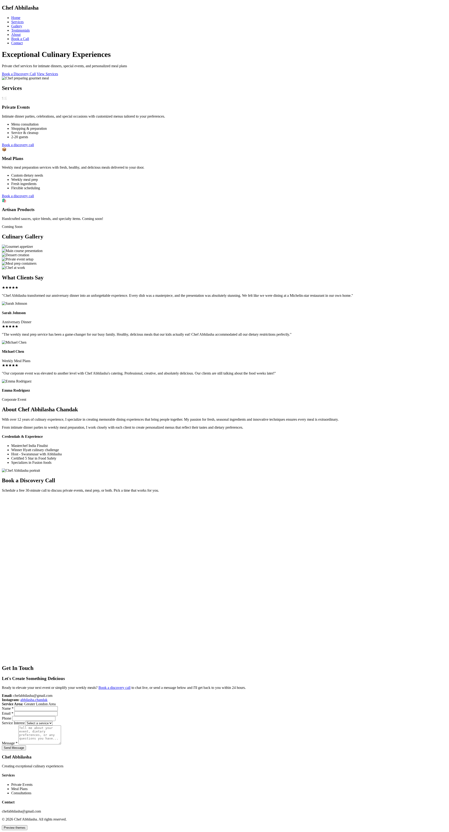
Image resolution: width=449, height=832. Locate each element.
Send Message (14, 748)
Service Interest (13, 723)
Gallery (16, 26)
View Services (47, 74)
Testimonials (20, 30)
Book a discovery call (18, 145)
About (16, 35)
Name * (8, 708)
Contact (17, 43)
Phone (6, 718)
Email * (7, 713)
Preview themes (14, 827)
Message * (10, 743)
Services (17, 22)
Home (15, 18)
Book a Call (20, 39)
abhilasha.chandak (33, 700)
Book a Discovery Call (19, 74)
